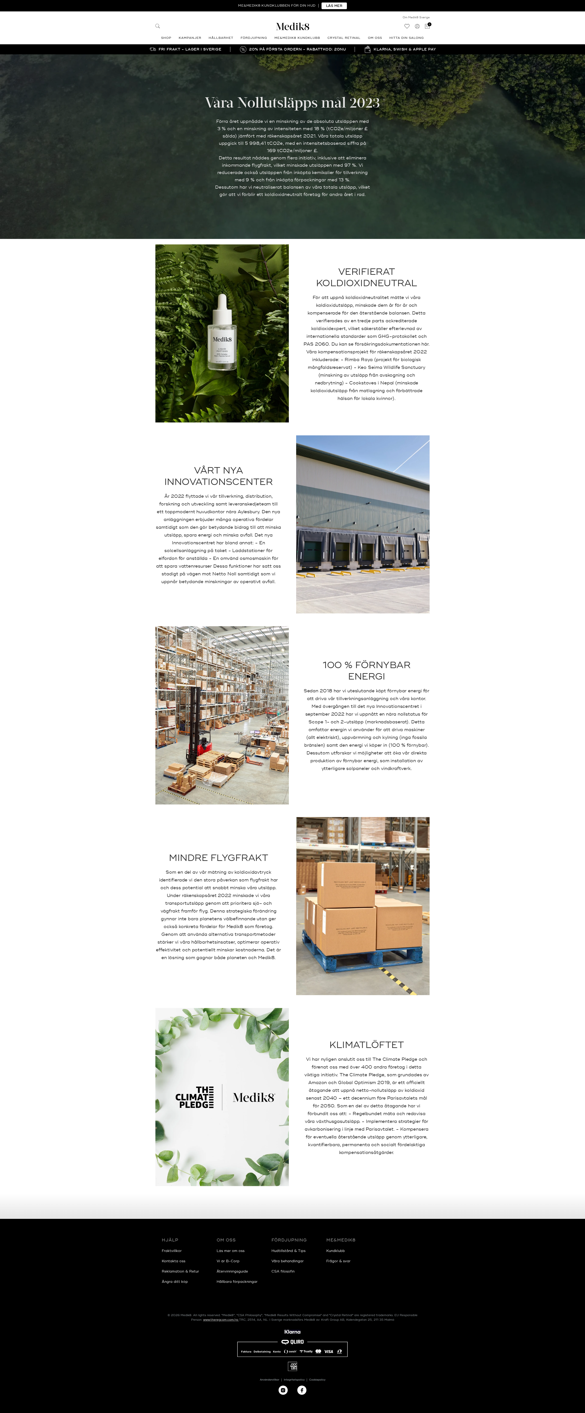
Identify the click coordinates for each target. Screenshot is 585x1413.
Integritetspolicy (294, 1379)
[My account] (417, 26)
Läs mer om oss (231, 1251)
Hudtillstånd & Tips (288, 1251)
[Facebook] (301, 1390)
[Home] (292, 26)
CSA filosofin (283, 1271)
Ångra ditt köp (175, 1282)
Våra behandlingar (287, 1261)
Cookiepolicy (317, 1379)
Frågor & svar (338, 1261)
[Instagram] (283, 1390)
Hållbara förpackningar (237, 1282)
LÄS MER (334, 6)
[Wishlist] (407, 26)
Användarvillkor (269, 1379)
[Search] (157, 26)
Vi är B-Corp (228, 1261)
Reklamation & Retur (180, 1271)
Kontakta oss (173, 1261)
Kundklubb (335, 1251)
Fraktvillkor (172, 1251)
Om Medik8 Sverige (416, 17)
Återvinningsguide (232, 1271)
